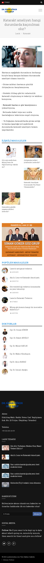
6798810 (14, 302)
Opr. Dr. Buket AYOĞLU (19, 338)
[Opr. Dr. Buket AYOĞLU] (5, 340)
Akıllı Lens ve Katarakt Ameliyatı (25, 277)
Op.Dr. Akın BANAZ (18, 362)
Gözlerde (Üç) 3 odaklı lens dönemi (25, 483)
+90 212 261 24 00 (8, 431)
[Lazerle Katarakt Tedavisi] (5, 300)
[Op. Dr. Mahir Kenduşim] (5, 356)
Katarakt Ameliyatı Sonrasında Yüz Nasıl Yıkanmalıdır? (32, 184)
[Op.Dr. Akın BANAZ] (5, 364)
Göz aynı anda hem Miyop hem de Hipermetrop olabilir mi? (10, 163)
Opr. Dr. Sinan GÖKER (19, 330)
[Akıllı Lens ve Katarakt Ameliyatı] (5, 279)
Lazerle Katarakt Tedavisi (21, 298)
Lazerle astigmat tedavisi (21, 268)
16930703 (14, 281)
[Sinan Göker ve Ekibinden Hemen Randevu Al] (22, 240)
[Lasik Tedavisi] (9, 10)
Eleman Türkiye (8, 560)
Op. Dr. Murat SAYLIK (19, 346)
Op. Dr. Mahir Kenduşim (20, 354)
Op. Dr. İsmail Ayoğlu (19, 370)
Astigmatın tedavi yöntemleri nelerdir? (32, 161)
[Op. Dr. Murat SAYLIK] (5, 348)
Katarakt (27, 33)
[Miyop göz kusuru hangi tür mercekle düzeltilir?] (5, 309)
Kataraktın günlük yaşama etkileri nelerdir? (9, 209)
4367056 (14, 313)
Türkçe (7, 2)
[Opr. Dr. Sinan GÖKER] (5, 332)
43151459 (14, 272)
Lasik (17, 33)
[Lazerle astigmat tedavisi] (5, 270)
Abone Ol (37, 514)
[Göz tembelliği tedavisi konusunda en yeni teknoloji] (5, 288)
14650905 (14, 293)
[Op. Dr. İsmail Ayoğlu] (5, 371)
